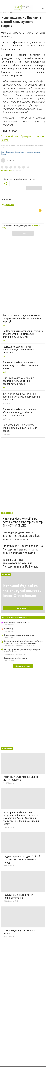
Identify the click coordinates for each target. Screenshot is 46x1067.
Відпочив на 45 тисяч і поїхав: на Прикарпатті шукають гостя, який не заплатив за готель (23, 549)
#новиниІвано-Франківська (24, 152)
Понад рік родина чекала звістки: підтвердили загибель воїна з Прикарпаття (21, 536)
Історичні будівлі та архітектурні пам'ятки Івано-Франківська (22, 591)
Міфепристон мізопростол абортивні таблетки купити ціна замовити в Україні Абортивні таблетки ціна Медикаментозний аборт (21, 818)
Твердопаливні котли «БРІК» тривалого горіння (18, 896)
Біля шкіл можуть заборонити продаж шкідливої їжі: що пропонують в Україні (19, 381)
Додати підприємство (23, 666)
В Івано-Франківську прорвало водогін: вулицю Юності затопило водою (21, 365)
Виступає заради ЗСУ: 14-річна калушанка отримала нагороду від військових (21, 396)
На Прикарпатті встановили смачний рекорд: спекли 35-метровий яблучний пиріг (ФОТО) (23, 334)
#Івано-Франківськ (7, 152)
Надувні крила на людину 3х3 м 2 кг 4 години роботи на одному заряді (21, 859)
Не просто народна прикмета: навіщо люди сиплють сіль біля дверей (20, 428)
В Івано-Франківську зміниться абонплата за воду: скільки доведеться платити (20, 412)
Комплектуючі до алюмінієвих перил (20, 932)
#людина (37, 152)
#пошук (3, 154)
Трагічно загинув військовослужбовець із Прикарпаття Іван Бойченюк (20, 563)
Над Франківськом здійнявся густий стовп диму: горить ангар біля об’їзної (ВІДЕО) (23, 522)
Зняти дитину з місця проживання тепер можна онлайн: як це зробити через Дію (22, 318)
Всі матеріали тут (23, 608)
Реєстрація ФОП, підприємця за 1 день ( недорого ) (21, 778)
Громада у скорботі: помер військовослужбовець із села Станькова (18, 349)
